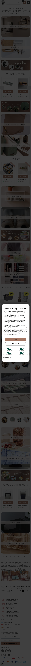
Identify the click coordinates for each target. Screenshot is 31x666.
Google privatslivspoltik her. (10, 334)
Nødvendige (9, 350)
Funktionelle (9, 354)
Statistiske (21, 354)
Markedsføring (22, 350)
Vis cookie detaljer (7, 357)
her (20, 329)
